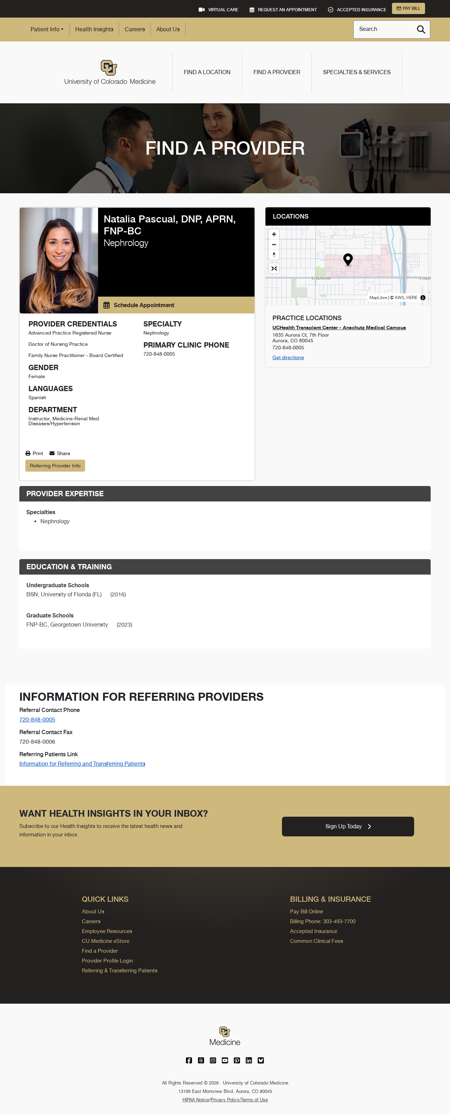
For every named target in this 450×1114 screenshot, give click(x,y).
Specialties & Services (357, 72)
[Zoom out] (274, 244)
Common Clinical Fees (316, 941)
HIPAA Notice (195, 1099)
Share (63, 453)
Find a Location (207, 72)
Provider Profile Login (107, 961)
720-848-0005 (37, 719)
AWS (399, 297)
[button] (348, 260)
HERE (411, 297)
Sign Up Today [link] (344, 826)
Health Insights (94, 29)
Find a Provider (276, 72)
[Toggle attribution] (423, 297)
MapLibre (378, 297)
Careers (135, 29)
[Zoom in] (274, 234)
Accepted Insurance (313, 931)
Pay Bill (411, 8)
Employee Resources (107, 931)
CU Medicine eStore (105, 941)
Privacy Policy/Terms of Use (239, 1099)
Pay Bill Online (306, 911)
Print (37, 453)
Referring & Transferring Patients (120, 970)
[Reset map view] (274, 268)
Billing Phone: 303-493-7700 (322, 921)
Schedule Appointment (143, 305)
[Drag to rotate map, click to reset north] (274, 255)
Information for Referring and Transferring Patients (82, 763)
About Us (168, 29)
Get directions (288, 357)
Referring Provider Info (55, 465)
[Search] (421, 29)
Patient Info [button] (45, 29)
